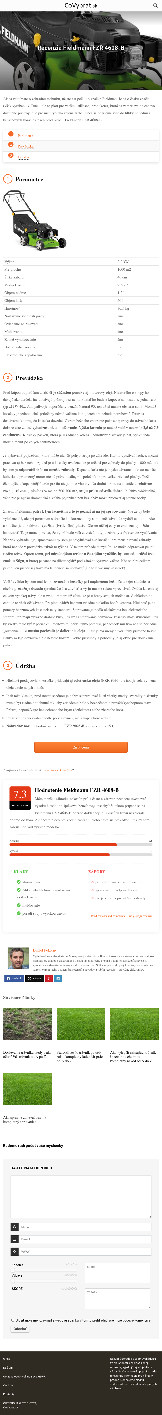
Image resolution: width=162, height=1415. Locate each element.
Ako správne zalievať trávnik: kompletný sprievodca (25, 1119)
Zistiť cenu (81, 747)
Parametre (25, 135)
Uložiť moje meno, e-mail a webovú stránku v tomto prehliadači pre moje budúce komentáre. (83, 1320)
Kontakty (8, 1394)
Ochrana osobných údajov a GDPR (24, 1376)
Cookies (8, 1385)
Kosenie (17, 1265)
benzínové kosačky (58, 769)
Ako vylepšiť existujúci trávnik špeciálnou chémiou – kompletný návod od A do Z (133, 1056)
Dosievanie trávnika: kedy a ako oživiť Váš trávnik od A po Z (27, 1054)
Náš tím (8, 1367)
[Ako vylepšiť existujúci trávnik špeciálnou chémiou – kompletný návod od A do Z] (134, 1011)
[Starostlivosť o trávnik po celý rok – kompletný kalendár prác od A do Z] (81, 1011)
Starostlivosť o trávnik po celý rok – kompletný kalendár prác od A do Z (80, 1056)
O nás (6, 1358)
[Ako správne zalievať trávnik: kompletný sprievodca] (27, 1076)
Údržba (23, 156)
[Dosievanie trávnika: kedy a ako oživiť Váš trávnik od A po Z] (27, 1011)
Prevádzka (26, 146)
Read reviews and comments (108, 916)
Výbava (17, 1275)
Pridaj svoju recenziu (140, 916)
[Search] (155, 5)
